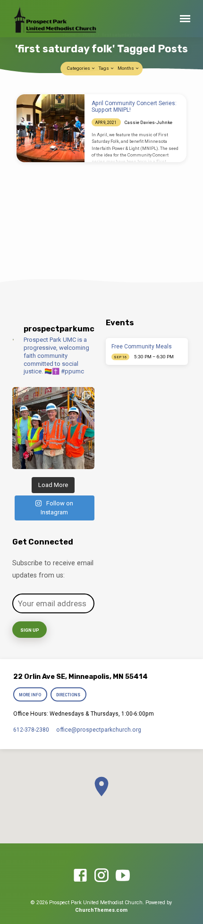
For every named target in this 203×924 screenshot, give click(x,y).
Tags (104, 68)
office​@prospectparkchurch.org (98, 729)
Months (126, 68)
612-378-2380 (31, 729)
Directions (69, 695)
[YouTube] (122, 876)
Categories (79, 68)
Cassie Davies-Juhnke (148, 122)
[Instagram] (101, 876)
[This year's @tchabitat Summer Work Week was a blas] (53, 428)
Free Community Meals (141, 346)
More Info (30, 695)
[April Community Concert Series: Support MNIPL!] (51, 128)
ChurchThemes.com (101, 910)
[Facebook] (80, 876)
